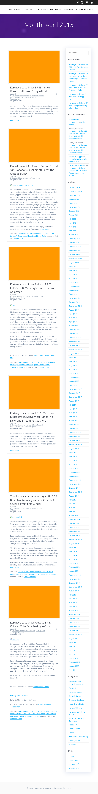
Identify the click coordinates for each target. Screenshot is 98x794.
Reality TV (73, 725)
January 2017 (74, 429)
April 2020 (73, 278)
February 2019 (74, 330)
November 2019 (75, 298)
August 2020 (74, 262)
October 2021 (74, 211)
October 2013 (74, 583)
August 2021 (74, 215)
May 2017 (73, 413)
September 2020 (75, 258)
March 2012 (73, 658)
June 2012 (73, 646)
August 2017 (74, 401)
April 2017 (73, 417)
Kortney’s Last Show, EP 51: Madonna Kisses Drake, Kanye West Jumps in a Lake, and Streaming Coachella (32, 416)
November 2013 (75, 579)
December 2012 (75, 622)
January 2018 (74, 381)
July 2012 (72, 642)
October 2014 (74, 535)
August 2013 (74, 591)
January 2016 (74, 476)
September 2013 (75, 587)
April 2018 (73, 369)
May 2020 (73, 274)
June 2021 (73, 223)
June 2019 (73, 314)
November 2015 (75, 484)
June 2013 (73, 599)
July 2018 (72, 357)
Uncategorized (15, 99)
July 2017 (72, 405)
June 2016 (73, 456)
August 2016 (74, 448)
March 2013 (73, 610)
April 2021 (73, 231)
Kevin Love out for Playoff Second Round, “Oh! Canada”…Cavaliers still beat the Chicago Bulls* (34, 170)
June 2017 (73, 409)
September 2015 (75, 492)
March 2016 (73, 468)
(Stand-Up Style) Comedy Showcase (24, 508)
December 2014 (75, 527)
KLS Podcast (15, 9)
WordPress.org (74, 768)
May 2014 (73, 555)
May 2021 (73, 227)
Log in (71, 756)
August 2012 (74, 638)
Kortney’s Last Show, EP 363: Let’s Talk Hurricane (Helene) (78, 67)
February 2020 (74, 286)
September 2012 (75, 634)
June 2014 (73, 551)
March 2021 (73, 235)
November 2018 (75, 341)
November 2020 (75, 250)
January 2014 (74, 571)
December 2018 (75, 337)
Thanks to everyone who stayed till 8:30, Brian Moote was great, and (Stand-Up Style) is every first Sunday (33, 500)
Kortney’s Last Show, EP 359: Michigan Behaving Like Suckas (78, 105)
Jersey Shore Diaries (76, 704)
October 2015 (74, 488)
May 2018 (73, 365)
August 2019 (74, 310)
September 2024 (75, 191)
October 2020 (74, 254)
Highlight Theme (64, 788)
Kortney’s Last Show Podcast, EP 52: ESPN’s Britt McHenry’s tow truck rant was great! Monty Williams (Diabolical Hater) (33, 364)
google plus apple (76, 156)
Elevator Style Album (61, 9)
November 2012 (75, 626)
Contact (29, 9)
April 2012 (73, 654)
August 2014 (74, 543)
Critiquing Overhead (76, 700)
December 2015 (75, 480)
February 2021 (74, 239)
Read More (44, 229)
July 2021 (72, 219)
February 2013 (74, 614)
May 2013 (73, 603)
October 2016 (74, 440)
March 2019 (73, 326)
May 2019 (73, 318)
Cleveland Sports (18, 96)
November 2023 (75, 195)
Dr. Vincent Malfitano (77, 165)
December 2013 (75, 575)
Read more (14, 120)
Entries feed (73, 760)
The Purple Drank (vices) (78, 737)
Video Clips (42, 9)
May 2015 (73, 508)
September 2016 (75, 444)
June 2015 (73, 504)
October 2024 (74, 187)
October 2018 (74, 345)
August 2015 (74, 496)
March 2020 (73, 282)
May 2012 (73, 650)
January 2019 (74, 334)
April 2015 (73, 512)
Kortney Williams (75, 708)
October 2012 (74, 630)
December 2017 (75, 385)
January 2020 (74, 290)
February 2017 (74, 424)
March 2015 (73, 516)
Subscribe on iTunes (41, 355)
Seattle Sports (15, 298)
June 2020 (73, 270)
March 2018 (73, 373)
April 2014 (73, 559)
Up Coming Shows (84, 9)
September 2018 (75, 349)
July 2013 (72, 595)
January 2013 (74, 618)
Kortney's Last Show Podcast (34, 96)
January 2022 (74, 199)
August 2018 (74, 353)
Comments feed (75, 764)
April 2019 (73, 322)
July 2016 (72, 452)
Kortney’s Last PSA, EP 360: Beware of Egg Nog (78, 96)
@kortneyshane (44, 704)
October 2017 (74, 393)
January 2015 (74, 523)
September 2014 (75, 539)
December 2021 (75, 203)
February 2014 (74, 567)
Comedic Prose (29, 178)
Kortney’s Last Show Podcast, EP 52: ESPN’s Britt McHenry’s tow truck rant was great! (32, 288)
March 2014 (73, 563)
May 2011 (73, 670)
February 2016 (74, 472)
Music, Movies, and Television (20, 97)
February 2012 (74, 662)
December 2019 (75, 294)
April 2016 (73, 464)
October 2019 (74, 302)
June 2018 (73, 361)
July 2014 (72, 547)
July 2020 (72, 266)
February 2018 (74, 377)
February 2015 (74, 519)
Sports (33, 97)
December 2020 (75, 246)
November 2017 (75, 389)
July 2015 (72, 500)
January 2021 (74, 243)
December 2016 (75, 432)
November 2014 (75, 531)
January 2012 (74, 666)
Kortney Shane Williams (19, 695)
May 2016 (73, 460)
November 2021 (75, 207)
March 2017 (73, 421)
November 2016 (75, 436)
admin (14, 94)
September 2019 (75, 306)
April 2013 (73, 607)
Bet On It (72, 688)
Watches (72, 744)
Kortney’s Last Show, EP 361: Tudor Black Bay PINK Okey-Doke (78, 87)
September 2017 (75, 397)
